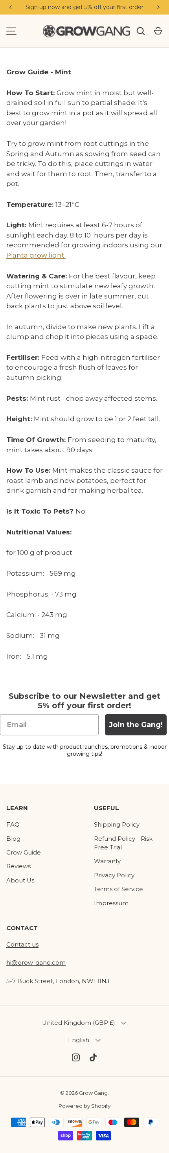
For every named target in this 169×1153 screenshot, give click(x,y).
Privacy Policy (114, 875)
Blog (13, 838)
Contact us (22, 944)
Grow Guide (23, 852)
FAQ (13, 824)
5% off (92, 7)
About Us (20, 880)
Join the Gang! (136, 724)
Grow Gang (93, 1093)
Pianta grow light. (36, 255)
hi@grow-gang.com (36, 962)
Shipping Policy (117, 824)
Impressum (111, 903)
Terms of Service (118, 889)
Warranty (107, 861)
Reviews (18, 866)
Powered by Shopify (84, 1106)
